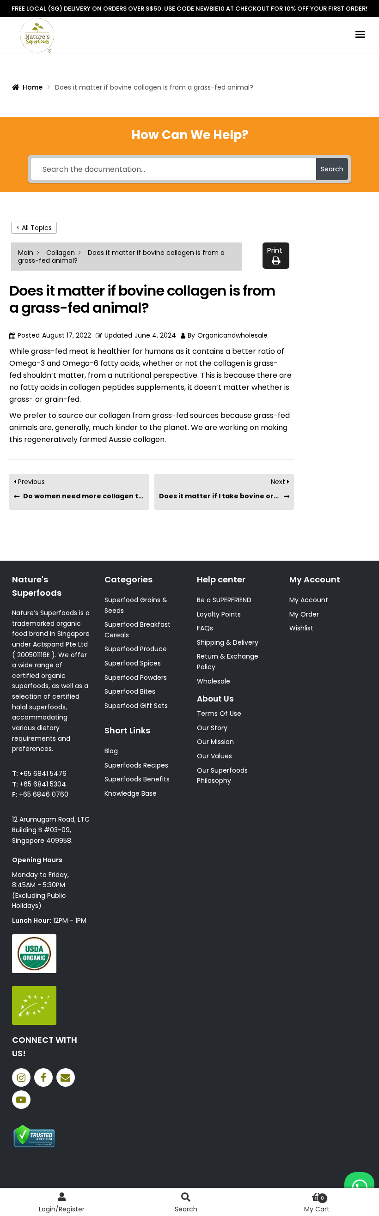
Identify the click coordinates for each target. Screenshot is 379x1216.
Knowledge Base (130, 793)
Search (186, 1209)
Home (33, 87)
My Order (304, 614)
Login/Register (62, 1209)
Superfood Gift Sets (136, 705)
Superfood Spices (132, 663)
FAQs (205, 628)
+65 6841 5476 (43, 773)
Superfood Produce (135, 648)
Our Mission (215, 741)
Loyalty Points (219, 614)
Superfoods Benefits (137, 779)
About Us (215, 698)
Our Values (214, 756)
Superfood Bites (129, 691)
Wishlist (301, 628)
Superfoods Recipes (136, 765)
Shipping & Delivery (227, 642)
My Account (308, 600)
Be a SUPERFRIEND (224, 600)
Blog (111, 751)
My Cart (317, 1204)
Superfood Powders (135, 677)
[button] (276, 255)
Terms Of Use (219, 713)
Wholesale (213, 681)
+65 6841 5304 (42, 784)
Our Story (212, 727)
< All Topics (34, 227)
